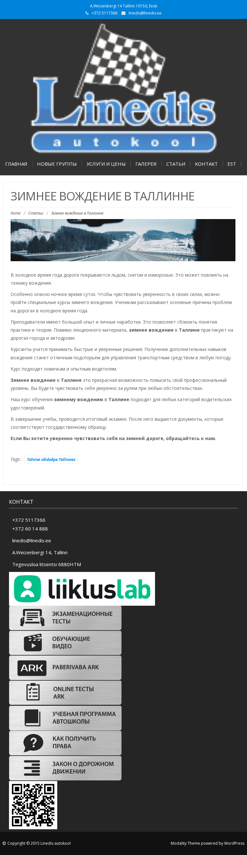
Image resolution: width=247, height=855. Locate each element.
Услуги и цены (106, 164)
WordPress (234, 843)
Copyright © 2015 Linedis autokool (39, 843)
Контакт (206, 164)
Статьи (175, 164)
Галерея (146, 164)
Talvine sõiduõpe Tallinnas (51, 459)
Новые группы (57, 164)
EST (231, 164)
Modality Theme (185, 843)
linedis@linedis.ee (145, 13)
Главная (16, 164)
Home (16, 213)
